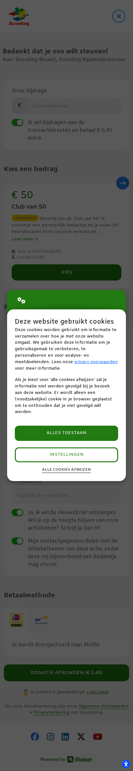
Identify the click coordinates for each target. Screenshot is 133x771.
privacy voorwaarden (96, 362)
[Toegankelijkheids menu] (126, 764)
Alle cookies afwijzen (66, 469)
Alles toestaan (66, 433)
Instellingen (66, 454)
